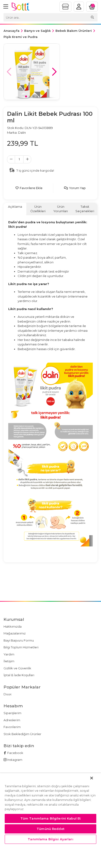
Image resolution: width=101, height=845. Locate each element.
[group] (32, 72)
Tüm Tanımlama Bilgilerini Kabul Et (50, 818)
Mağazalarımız (15, 633)
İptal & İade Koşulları (19, 675)
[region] (50, 809)
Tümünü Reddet (50, 829)
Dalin (22, 132)
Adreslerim (12, 720)
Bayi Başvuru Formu (19, 640)
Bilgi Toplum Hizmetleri (21, 647)
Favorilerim (12, 727)
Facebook (15, 753)
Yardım (9, 654)
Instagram (14, 760)
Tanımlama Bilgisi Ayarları (50, 839)
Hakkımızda (13, 626)
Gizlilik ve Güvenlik (17, 668)
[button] (54, 71)
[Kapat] (91, 778)
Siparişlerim (12, 713)
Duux (8, 694)
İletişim (9, 661)
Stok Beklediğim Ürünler (22, 734)
